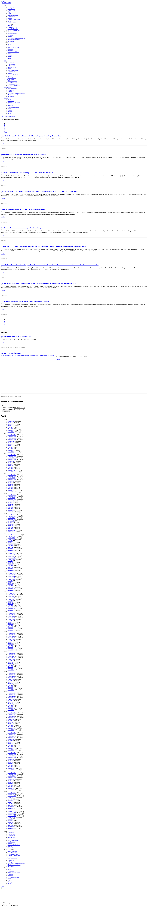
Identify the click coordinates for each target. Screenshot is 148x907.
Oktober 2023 (11, 478)
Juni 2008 (10, 782)
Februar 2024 (11, 470)
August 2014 (11, 659)
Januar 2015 (11, 650)
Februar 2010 (11, 748)
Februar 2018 (11, 588)
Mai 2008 (10, 783)
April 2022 (10, 507)
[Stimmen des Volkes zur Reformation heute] (1, 337)
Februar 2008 (11, 788)
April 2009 (10, 765)
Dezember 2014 (12, 653)
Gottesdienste (11, 9)
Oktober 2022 (11, 498)
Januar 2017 (11, 610)
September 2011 (12, 717)
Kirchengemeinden (9, 79)
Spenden (10, 21)
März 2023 (10, 488)
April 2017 (10, 605)
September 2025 (12, 439)
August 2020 (11, 539)
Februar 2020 (11, 548)
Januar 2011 (11, 730)
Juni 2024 (10, 464)
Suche (9, 44)
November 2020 (12, 536)
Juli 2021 (10, 522)
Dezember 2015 (12, 633)
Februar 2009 (11, 768)
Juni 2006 (10, 820)
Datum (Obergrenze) (7, 409)
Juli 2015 (10, 641)
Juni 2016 (10, 622)
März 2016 (10, 627)
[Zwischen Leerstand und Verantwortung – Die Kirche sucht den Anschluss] (1, 174)
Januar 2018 (11, 590)
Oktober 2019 (11, 556)
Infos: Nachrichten (10, 116)
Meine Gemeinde (12, 26)
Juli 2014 (10, 660)
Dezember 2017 (12, 593)
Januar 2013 (11, 690)
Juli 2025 (10, 442)
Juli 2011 (10, 720)
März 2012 (10, 707)
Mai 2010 (10, 743)
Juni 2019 (10, 562)
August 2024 (11, 461)
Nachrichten (11, 7)
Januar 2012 (11, 710)
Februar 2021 (11, 530)
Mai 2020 (10, 544)
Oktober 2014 (11, 656)
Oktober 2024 (11, 458)
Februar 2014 (11, 668)
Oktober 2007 (11, 794)
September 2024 (12, 459)
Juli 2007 (10, 799)
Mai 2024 (10, 465)
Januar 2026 (11, 432)
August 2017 (11, 599)
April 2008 (10, 785)
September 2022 (12, 499)
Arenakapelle (11, 10)
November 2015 (12, 634)
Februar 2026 (11, 430)
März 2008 (10, 786)
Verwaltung (11, 41)
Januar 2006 (11, 828)
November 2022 (12, 496)
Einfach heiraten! (12, 33)
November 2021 (12, 516)
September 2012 (12, 697)
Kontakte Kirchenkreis (14, 19)
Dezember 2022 (12, 495)
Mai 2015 (10, 644)
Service (6, 98)
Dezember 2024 (12, 455)
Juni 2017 (10, 602)
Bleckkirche (11, 35)
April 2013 (10, 685)
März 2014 (10, 667)
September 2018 (12, 578)
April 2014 (10, 665)
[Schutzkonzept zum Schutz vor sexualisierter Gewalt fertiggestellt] (1, 155)
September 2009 (12, 757)
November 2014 (12, 654)
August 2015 (11, 639)
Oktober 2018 (11, 576)
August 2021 (11, 521)
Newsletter (10, 49)
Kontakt (10, 55)
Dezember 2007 (12, 793)
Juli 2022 (10, 502)
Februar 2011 (11, 728)
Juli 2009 (10, 760)
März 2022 (10, 508)
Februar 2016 (11, 628)
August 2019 (11, 559)
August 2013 (11, 679)
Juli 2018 (10, 581)
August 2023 (11, 481)
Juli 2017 (10, 601)
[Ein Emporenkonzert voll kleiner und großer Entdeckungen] (1, 229)
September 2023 (12, 479)
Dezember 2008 (12, 773)
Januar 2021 (11, 531)
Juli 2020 (10, 541)
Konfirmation (11, 16)
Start (2, 116)
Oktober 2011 (11, 716)
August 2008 (11, 779)
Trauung (10, 18)
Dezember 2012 (12, 693)
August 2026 (11, 421)
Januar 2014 (11, 670)
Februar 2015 (11, 648)
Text (3, 405)
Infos (5, 61)
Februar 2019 (11, 568)
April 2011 (10, 725)
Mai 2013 (10, 684)
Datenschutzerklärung (13, 52)
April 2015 (10, 645)
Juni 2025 (10, 444)
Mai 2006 (10, 822)
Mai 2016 (10, 624)
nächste (6, 132)
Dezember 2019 (12, 553)
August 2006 (11, 817)
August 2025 (11, 441)
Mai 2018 (10, 584)
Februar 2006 (11, 826)
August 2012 (11, 699)
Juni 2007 (10, 800)
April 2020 (10, 545)
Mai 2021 (10, 525)
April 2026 (10, 427)
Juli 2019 (10, 561)
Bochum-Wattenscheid (14, 30)
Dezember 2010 (12, 733)
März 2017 (10, 607)
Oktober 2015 (11, 636)
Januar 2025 (11, 452)
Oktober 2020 (11, 538)
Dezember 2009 (12, 753)
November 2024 (12, 456)
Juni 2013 (10, 682)
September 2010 (12, 737)
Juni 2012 (10, 702)
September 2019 (12, 558)
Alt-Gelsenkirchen (12, 27)
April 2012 (10, 705)
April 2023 (10, 487)
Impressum (10, 50)
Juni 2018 (10, 582)
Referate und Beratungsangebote (16, 38)
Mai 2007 (10, 802)
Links (9, 53)
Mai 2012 (10, 703)
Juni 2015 (10, 642)
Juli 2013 (10, 680)
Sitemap (10, 56)
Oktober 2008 (11, 776)
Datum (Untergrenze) (8, 407)
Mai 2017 (10, 604)
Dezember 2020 (12, 535)
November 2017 (12, 594)
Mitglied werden (12, 12)
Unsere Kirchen (12, 22)
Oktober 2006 (11, 814)
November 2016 (12, 614)
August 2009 (11, 759)
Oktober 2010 (11, 736)
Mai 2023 (10, 485)
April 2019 (10, 565)
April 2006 (10, 823)
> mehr (3, 143)
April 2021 (10, 527)
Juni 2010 (10, 742)
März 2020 (10, 547)
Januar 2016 (11, 630)
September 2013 (12, 677)
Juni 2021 (10, 524)
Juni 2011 (10, 722)
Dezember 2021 (12, 515)
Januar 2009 (11, 770)
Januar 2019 (11, 570)
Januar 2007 (11, 808)
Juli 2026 (10, 422)
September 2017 (12, 597)
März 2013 (10, 687)
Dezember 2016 (12, 613)
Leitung (10, 36)
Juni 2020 (10, 542)
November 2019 (12, 554)
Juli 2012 (10, 700)
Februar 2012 (11, 708)
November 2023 (12, 476)
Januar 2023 (11, 492)
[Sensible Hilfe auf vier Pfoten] (28, 373)
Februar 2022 (11, 510)
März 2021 (10, 528)
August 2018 (11, 579)
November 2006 (12, 813)
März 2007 (10, 805)
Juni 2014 (10, 662)
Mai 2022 (10, 505)
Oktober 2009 (11, 756)
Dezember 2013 (12, 673)
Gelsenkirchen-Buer (13, 29)
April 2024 (10, 467)
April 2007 (10, 803)
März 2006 (10, 825)
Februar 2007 (11, 806)
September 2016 (12, 617)
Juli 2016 (10, 621)
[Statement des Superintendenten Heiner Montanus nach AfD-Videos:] (1, 303)
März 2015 (10, 647)
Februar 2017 (11, 608)
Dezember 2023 (12, 475)
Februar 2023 (11, 490)
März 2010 (10, 746)
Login (2, 886)
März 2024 (10, 468)
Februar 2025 (11, 450)
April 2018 (10, 585)
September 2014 (12, 657)
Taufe (9, 13)
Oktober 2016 (11, 616)
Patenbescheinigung (13, 15)
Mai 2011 (10, 723)
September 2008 (12, 777)
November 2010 (12, 734)
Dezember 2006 (12, 811)
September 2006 (12, 816)
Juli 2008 (10, 780)
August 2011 (11, 719)
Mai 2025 (10, 445)
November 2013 (12, 674)
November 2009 (12, 754)
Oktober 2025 (11, 438)
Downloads (11, 46)
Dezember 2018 (12, 573)
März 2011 (10, 727)
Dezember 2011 (12, 713)
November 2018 (12, 574)
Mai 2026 (10, 425)
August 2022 (11, 501)
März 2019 (10, 567)
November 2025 (12, 436)
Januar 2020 (11, 550)
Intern (9, 58)
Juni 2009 (10, 762)
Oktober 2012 (11, 696)
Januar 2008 (11, 790)
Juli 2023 (10, 482)
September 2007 (12, 796)
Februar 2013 (11, 688)
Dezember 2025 (12, 435)
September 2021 (12, 519)
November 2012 (12, 694)
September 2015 (12, 637)
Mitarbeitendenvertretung (14, 39)
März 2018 (10, 587)
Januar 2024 (11, 472)
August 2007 (11, 797)
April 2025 (10, 447)
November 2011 (12, 714)
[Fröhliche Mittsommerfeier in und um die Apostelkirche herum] (1, 211)
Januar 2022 (11, 511)
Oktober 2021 (11, 518)
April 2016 (10, 625)
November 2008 (12, 774)
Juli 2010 (10, 740)
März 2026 (10, 429)
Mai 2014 (10, 664)
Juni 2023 (10, 484)
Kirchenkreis (7, 87)
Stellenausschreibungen (14, 47)
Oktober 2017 (11, 596)
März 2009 (10, 766)
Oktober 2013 (11, 676)
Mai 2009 (10, 763)
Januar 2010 (11, 750)
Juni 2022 (10, 504)
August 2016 (11, 619)
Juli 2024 (10, 462)
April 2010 (10, 745)
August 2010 (11, 739)
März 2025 (10, 448)
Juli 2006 (10, 819)
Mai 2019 (10, 564)
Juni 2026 (10, 424)
